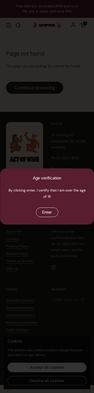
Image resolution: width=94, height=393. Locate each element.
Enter (47, 212)
